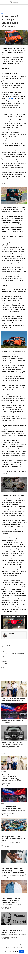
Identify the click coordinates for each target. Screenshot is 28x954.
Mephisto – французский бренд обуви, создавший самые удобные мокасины (13, 870)
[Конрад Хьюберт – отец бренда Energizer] (14, 918)
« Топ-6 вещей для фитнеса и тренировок (13, 653)
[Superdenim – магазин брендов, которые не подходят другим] (14, 886)
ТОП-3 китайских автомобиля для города (12, 808)
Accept (21, 951)
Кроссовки (15, 6)
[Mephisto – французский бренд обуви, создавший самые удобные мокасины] (14, 856)
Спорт (3, 6)
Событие (3, 833)
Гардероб (9, 6)
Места (21, 6)
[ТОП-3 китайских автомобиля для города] (14, 711)
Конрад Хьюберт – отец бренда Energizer (12, 931)
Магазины (3, 895)
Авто (2, 13)
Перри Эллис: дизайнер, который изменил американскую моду (12, 777)
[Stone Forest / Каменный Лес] (14, 2)
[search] (26, 2)
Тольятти (3, 671)
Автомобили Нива (16, 670)
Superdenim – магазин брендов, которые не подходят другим (11, 900)
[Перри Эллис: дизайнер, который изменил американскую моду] (14, 689)
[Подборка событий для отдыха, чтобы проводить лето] (14, 824)
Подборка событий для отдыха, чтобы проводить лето (13, 838)
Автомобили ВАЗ (5, 670)
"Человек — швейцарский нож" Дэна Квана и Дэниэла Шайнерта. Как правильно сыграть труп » (14, 645)
